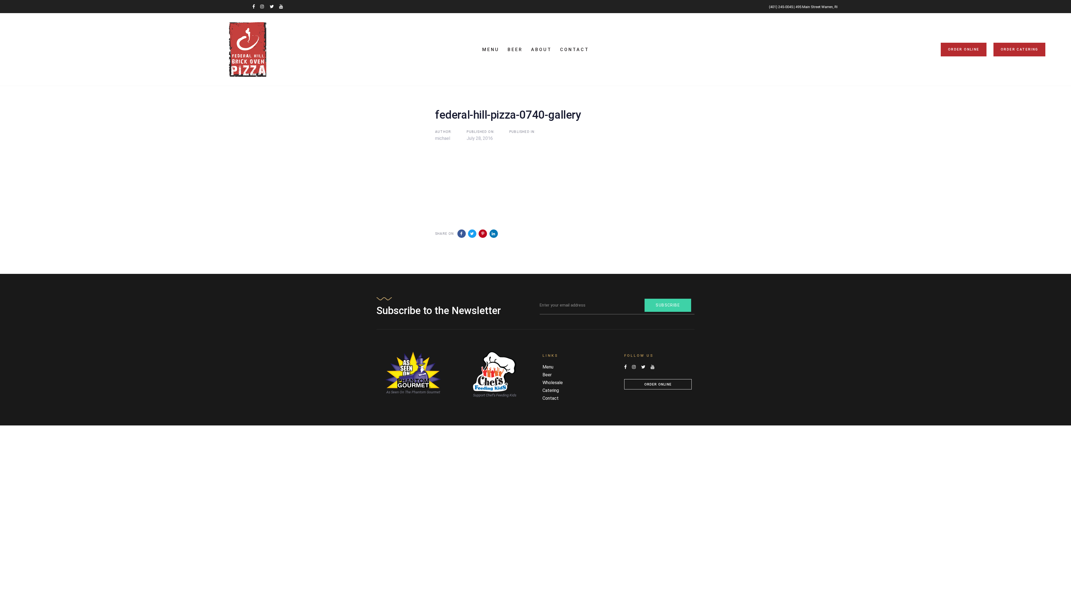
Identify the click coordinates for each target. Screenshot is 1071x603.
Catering (550, 390)
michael (442, 138)
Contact (550, 398)
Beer (547, 374)
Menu (547, 367)
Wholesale (552, 382)
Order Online (658, 384)
